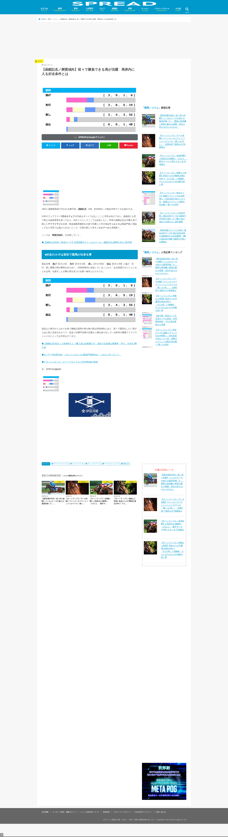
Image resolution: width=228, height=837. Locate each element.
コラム (46, 464)
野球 (76, 9)
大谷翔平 (89, 9)
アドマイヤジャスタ (60, 464)
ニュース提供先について (89, 812)
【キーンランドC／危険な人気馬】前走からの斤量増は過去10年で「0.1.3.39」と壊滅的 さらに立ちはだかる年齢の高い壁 (172, 179)
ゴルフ (102, 9)
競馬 (60, 9)
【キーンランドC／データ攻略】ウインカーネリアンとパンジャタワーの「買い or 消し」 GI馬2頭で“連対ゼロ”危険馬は (172, 141)
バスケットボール (162, 9)
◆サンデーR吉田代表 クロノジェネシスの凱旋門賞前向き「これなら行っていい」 (81, 354)
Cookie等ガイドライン (143, 812)
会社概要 (45, 812)
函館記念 (126, 464)
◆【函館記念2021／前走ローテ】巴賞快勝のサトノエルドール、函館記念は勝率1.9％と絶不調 (87, 242)
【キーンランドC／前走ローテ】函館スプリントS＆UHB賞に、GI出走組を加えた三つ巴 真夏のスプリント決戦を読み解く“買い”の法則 (172, 199)
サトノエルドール (93, 464)
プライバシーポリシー (122, 812)
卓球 (129, 9)
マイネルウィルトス (111, 464)
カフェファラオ (77, 464)
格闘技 (114, 9)
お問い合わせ (161, 812)
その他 (178, 9)
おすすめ (44, 9)
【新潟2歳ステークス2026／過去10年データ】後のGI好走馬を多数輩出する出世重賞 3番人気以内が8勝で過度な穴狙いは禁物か (172, 236)
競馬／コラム (151, 107)
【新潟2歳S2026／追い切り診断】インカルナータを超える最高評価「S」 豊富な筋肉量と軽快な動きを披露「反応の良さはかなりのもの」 (172, 121)
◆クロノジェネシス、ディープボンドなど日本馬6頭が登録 (70, 362)
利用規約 (106, 812)
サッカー (145, 9)
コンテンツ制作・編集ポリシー (64, 812)
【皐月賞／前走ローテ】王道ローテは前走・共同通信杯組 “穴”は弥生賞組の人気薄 (166, 320)
